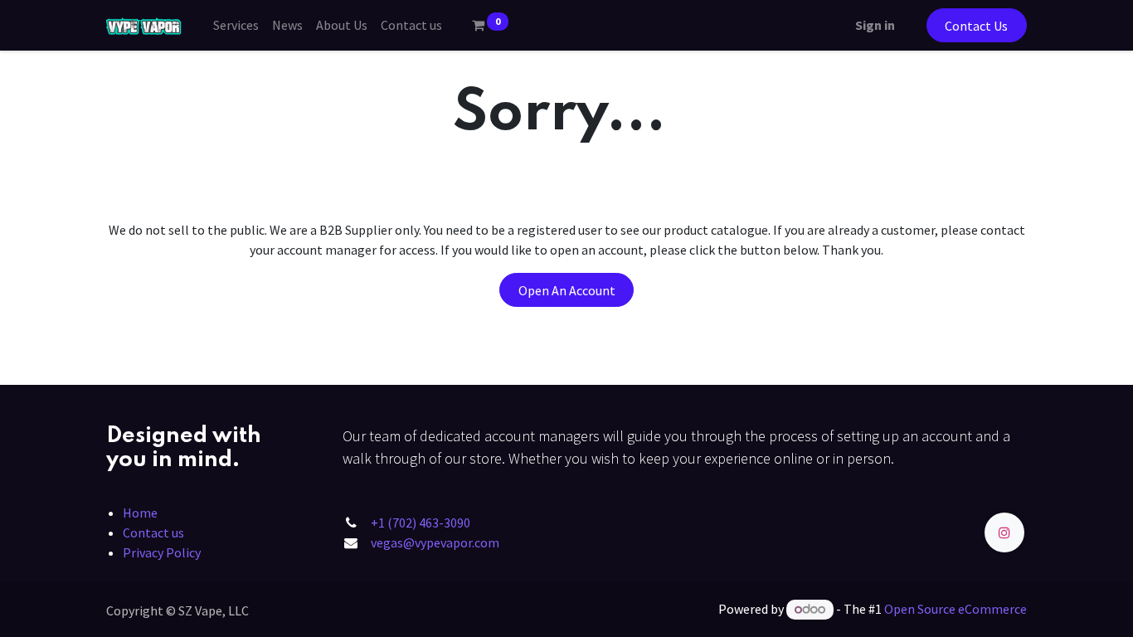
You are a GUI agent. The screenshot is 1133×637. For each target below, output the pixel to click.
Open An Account (566, 290)
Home (140, 512)
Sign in (875, 25)
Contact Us (976, 25)
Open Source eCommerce (955, 609)
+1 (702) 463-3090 (420, 522)
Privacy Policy (162, 552)
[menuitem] (236, 24)
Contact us (153, 532)
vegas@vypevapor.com (435, 542)
